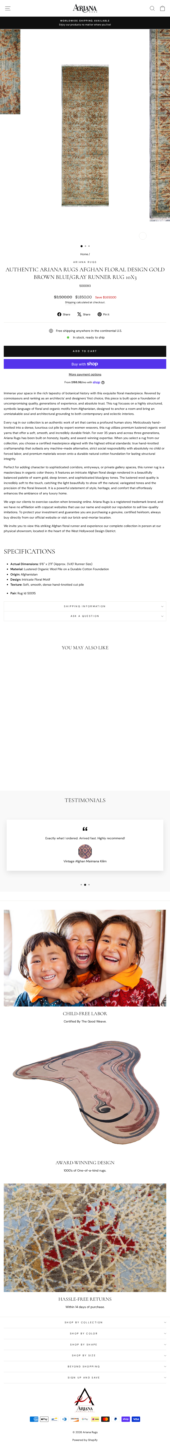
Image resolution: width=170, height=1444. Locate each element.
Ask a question (85, 616)
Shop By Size (84, 1355)
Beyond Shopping (84, 1366)
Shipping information (85, 606)
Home (84, 254)
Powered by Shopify (85, 1440)
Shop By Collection (84, 1322)
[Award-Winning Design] (85, 1094)
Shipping (70, 302)
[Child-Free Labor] (85, 958)
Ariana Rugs (85, 262)
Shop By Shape (83, 1344)
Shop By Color (84, 1333)
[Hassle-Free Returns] (85, 1238)
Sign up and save (84, 1377)
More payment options (85, 374)
